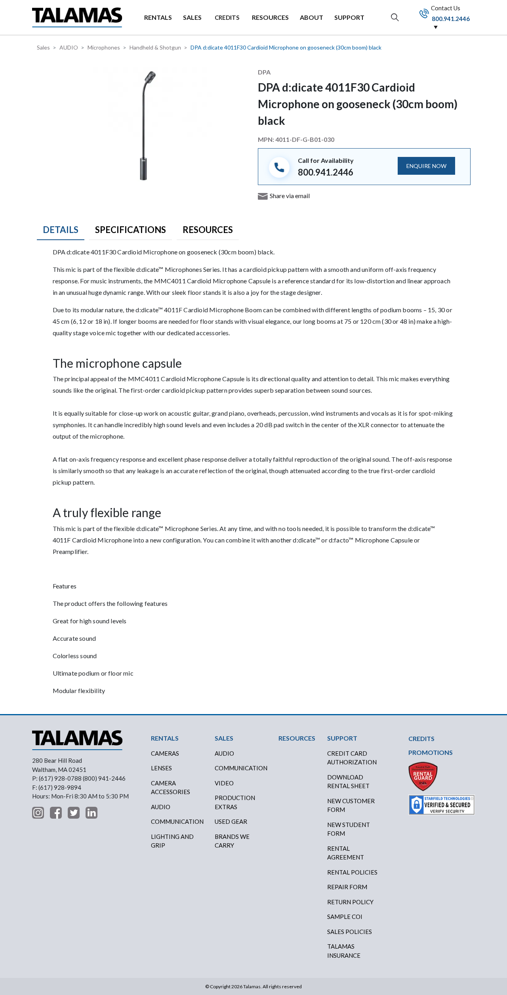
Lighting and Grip (172, 841)
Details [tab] (60, 229)
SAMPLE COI (344, 916)
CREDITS (227, 17)
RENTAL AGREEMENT (345, 853)
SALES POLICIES (349, 931)
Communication (177, 821)
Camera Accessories (170, 787)
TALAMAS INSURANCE (343, 951)
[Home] (77, 17)
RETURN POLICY (350, 901)
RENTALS (158, 17)
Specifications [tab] (130, 229)
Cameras (165, 753)
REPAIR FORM (347, 886)
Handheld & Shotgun (155, 47)
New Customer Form (351, 805)
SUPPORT (349, 17)
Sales (43, 47)
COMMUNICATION (241, 768)
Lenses (161, 768)
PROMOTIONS (430, 752)
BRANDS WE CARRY (232, 841)
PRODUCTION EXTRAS (235, 802)
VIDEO (224, 783)
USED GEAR (231, 821)
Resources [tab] (208, 229)
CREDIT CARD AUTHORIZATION (352, 758)
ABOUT (311, 17)
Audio (160, 806)
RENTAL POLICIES (352, 872)
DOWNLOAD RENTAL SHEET (348, 781)
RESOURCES (270, 17)
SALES (192, 17)
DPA (264, 72)
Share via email (290, 195)
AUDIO (68, 47)
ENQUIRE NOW (426, 165)
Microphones (104, 47)
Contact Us (450, 13)
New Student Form (348, 829)
